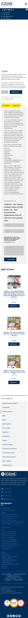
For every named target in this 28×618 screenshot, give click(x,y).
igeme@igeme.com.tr (8, 16)
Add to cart (15, 92)
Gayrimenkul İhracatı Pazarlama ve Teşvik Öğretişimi (12, 522)
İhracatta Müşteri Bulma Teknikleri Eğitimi (10, 516)
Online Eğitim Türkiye (8, 452)
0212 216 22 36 (6, 18)
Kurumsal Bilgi (6, 574)
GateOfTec (5, 432)
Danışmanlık (5, 407)
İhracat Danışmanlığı (5, 508)
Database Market (9, 99)
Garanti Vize (4, 512)
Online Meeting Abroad (8, 457)
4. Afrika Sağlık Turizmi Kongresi (9, 560)
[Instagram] (14, 616)
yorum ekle (11, 259)
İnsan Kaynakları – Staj (13, 578)
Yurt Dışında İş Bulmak (6, 562)
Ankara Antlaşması (5, 549)
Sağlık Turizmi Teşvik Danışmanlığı (8, 531)
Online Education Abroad (9, 448)
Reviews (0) (16, 105)
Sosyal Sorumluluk (20, 574)
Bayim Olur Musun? (14, 576)
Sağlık (2, 529)
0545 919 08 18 (6, 12)
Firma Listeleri (6, 428)
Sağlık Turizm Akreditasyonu (7, 547)
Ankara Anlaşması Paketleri (9, 403)
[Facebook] (8, 616)
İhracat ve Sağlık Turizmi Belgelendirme (9, 543)
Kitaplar (4, 440)
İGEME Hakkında (5, 554)
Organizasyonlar (7, 465)
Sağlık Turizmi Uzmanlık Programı (8, 535)
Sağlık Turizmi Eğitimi (5, 527)
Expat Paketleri (6, 424)
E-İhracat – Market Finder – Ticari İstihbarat (10, 524)
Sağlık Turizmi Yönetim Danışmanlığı (9, 533)
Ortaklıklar (8, 580)
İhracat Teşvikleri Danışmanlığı (7, 510)
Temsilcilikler (18, 580)
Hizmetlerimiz (6, 436)
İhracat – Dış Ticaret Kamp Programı (9, 520)
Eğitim (4, 419)
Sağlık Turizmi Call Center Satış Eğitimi (9, 539)
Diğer (3, 415)
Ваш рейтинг (7, 242)
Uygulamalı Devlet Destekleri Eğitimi (9, 541)
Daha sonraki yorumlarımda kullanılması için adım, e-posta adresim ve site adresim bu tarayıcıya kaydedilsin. (12, 239)
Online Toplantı (6, 461)
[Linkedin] (19, 616)
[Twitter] (11, 616)
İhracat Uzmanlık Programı (7, 518)
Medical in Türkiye (7, 444)
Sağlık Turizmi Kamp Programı (7, 537)
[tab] (6, 105)
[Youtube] (16, 616)
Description (6, 105)
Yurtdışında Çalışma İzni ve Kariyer (9, 556)
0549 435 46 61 (6, 14)
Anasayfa (3, 552)
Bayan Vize (4, 566)
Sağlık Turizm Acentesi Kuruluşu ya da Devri (10, 545)
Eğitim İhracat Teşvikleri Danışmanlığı (9, 514)
